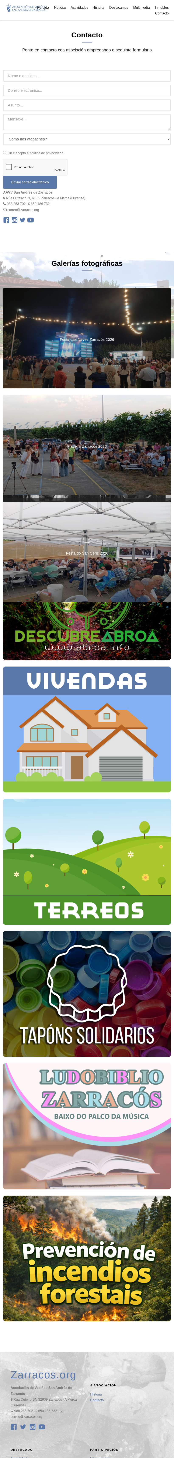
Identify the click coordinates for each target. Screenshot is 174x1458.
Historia (96, 1394)
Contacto (162, 13)
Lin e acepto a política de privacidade (35, 153)
